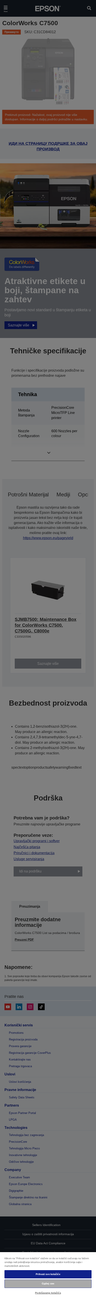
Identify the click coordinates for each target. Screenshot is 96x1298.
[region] (48, 1275)
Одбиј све (48, 1283)
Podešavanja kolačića (48, 1293)
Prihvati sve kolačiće (48, 1274)
